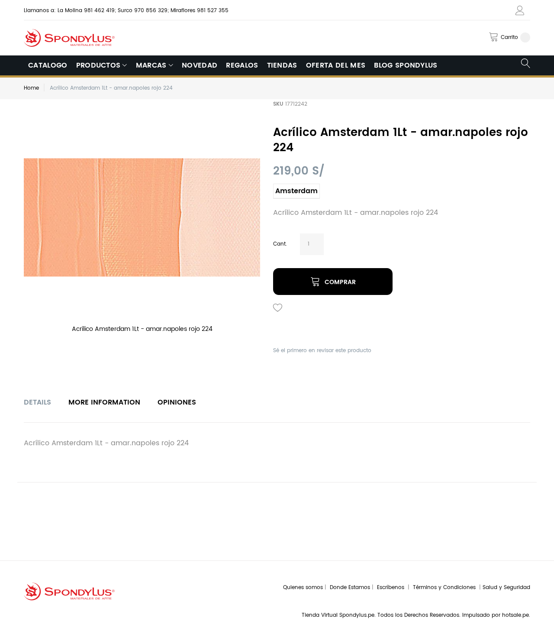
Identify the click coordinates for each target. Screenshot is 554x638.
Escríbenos (392, 587)
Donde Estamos (351, 587)
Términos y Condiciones (446, 587)
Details (37, 402)
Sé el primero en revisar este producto (322, 351)
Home (31, 88)
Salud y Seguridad (506, 587)
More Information (104, 402)
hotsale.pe (515, 615)
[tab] (37, 402)
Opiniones (177, 402)
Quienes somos (303, 587)
